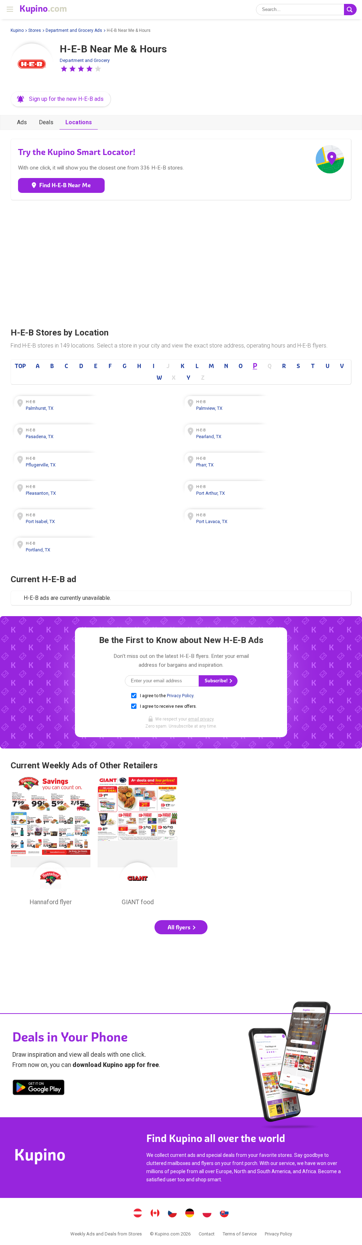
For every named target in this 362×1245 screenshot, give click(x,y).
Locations (78, 122)
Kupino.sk (224, 1214)
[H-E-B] (32, 65)
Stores (34, 30)
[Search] (350, 9)
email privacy (201, 719)
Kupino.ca (155, 1214)
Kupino (17, 30)
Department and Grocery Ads (74, 30)
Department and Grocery (85, 60)
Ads (22, 122)
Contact (207, 1234)
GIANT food (137, 843)
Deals (46, 122)
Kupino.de (190, 1214)
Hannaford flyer (50, 843)
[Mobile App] (38, 1088)
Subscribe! (217, 681)
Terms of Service (240, 1234)
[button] (64, 68)
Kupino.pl (207, 1214)
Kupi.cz (172, 1214)
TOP (20, 365)
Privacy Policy (180, 695)
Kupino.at (138, 1214)
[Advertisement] (181, 262)
